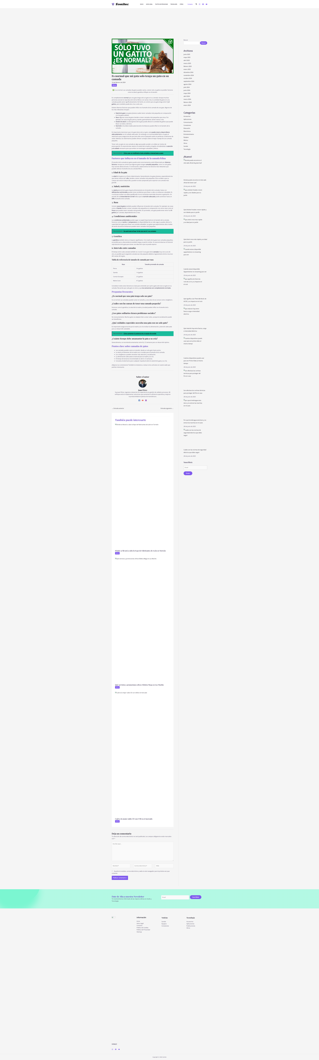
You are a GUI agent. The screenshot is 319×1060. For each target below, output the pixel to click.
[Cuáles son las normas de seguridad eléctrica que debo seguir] (193, 438)
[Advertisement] (159, 21)
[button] (190, 4)
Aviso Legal (140, 923)
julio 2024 (187, 87)
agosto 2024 (187, 84)
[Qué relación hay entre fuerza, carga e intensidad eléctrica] (193, 316)
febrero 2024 (188, 102)
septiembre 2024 (189, 81)
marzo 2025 (187, 63)
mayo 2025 (187, 57)
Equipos (186, 137)
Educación (187, 128)
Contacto (139, 925)
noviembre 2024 (189, 75)
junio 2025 (187, 54)
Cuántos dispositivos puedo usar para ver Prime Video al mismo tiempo (194, 360)
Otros (114, 85)
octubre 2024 (188, 78)
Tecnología (187, 149)
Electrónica (187, 131)
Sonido (186, 146)
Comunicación (188, 122)
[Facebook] (203, 4)
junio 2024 (187, 90)
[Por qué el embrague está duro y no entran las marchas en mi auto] (193, 408)
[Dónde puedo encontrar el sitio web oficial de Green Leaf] (193, 168)
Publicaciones (190, 926)
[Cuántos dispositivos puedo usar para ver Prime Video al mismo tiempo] (193, 346)
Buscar (186, 40)
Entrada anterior (118, 408)
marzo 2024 (187, 99)
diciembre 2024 (188, 72)
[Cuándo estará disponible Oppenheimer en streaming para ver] (193, 257)
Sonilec (122, 4)
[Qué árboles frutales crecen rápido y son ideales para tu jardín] (193, 198)
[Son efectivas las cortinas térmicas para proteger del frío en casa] (193, 378)
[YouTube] (206, 4)
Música (186, 140)
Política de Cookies (142, 928)
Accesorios (187, 116)
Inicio (138, 921)
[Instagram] (199, 4)
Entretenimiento (189, 134)
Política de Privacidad (143, 930)
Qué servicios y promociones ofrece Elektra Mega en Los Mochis (139, 685)
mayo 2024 (187, 93)
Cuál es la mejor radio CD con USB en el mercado (133, 819)
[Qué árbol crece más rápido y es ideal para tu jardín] (193, 227)
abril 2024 (187, 96)
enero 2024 (187, 105)
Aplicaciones (187, 119)
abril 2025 (187, 60)
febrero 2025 (188, 66)
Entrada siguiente (167, 408)
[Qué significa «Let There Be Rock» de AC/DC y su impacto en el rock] (193, 287)
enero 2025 (187, 69)
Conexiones (187, 125)
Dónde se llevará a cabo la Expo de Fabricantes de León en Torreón (140, 551)
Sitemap (139, 932)
